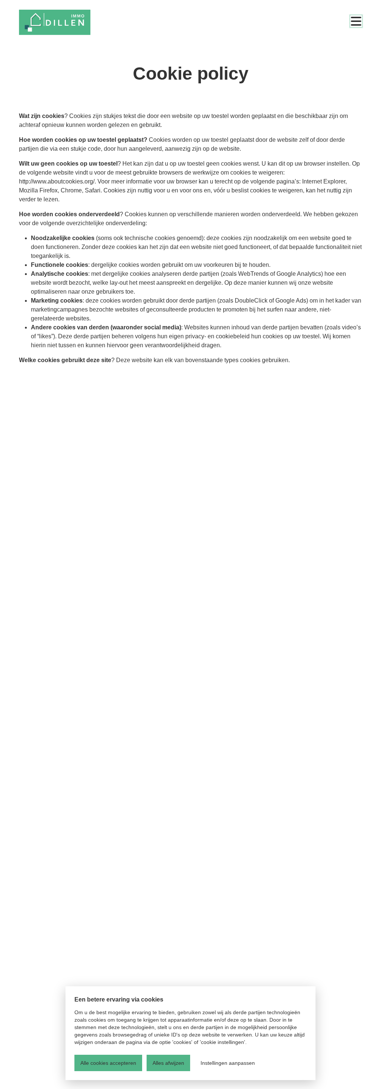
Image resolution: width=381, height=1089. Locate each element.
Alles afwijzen (168, 1063)
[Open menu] (356, 21)
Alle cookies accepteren (108, 1063)
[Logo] (54, 22)
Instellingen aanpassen (228, 1063)
